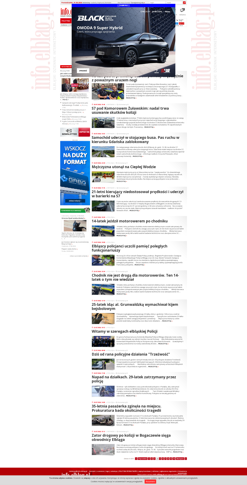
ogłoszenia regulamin (168, 471)
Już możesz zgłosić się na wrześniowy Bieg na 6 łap (75, 243)
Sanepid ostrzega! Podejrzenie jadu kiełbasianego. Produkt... (75, 104)
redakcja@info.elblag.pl (78, 471)
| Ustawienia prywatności (182, 472)
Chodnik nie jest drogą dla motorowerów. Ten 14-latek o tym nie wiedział (135, 277)
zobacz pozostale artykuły (79, 256)
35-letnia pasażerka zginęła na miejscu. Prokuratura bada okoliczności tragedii (126, 408)
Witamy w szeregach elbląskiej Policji (124, 331)
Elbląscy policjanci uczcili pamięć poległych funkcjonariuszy (129, 248)
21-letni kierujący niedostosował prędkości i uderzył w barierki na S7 (137, 193)
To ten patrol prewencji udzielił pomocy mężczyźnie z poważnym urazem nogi (137, 77)
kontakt (92, 471)
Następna (180, 459)
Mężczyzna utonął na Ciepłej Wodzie (124, 166)
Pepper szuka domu (69, 249)
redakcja (114, 471)
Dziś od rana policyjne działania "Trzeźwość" (131, 354)
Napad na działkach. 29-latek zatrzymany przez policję (134, 378)
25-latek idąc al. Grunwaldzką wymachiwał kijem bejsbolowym (135, 306)
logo (107, 471)
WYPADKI (111, 104)
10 (174, 459)
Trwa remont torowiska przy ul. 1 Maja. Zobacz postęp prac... (74, 111)
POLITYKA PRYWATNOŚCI (128, 471)
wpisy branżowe (145, 471)
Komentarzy (123, 104)
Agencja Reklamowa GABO (177, 474)
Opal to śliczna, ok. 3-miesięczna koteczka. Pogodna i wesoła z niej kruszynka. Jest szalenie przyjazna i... (73, 235)
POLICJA (110, 163)
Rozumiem (150, 481)
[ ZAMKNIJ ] (123, 5)
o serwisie (100, 471)
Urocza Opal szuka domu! (73, 218)
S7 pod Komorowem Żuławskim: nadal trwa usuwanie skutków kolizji (130, 110)
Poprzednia (143, 459)
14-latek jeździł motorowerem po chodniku (130, 221)
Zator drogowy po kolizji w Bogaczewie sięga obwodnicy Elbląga (131, 437)
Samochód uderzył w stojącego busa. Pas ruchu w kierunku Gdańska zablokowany (135, 139)
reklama (155, 471)
